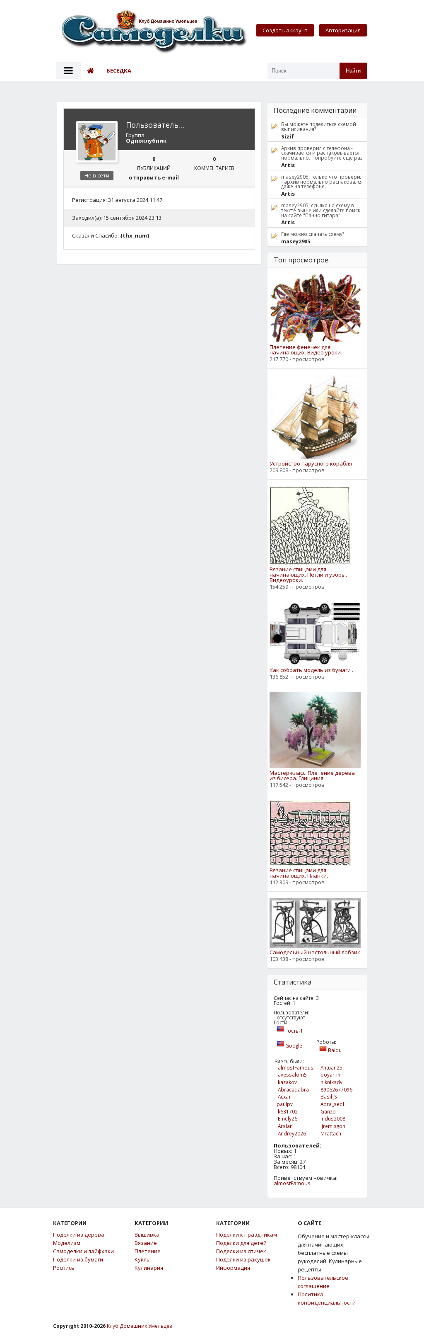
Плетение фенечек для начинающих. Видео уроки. (306, 349)
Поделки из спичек (241, 1251)
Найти (353, 71)
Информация (233, 1268)
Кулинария (149, 1268)
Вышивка (147, 1234)
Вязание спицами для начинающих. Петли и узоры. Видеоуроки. (308, 575)
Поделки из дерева (78, 1234)
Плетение (148, 1251)
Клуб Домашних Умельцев (139, 1325)
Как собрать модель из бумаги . (311, 670)
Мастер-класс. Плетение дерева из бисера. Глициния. (312, 775)
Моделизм (66, 1243)
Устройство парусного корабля (311, 463)
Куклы (143, 1259)
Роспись (64, 1268)
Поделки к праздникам (246, 1234)
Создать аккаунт (285, 30)
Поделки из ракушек (243, 1259)
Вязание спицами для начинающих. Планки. (299, 873)
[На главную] (155, 32)
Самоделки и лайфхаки (83, 1251)
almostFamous (292, 1183)
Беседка (118, 70)
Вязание (146, 1243)
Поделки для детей (241, 1243)
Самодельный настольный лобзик (315, 952)
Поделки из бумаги (78, 1259)
